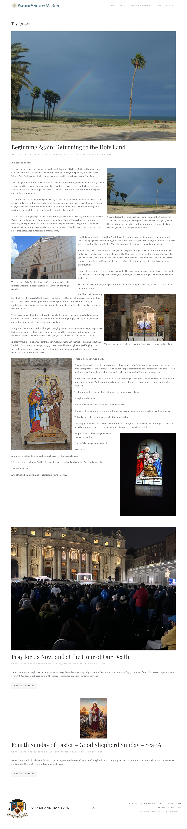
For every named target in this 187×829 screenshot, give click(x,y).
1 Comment (96, 752)
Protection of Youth (170, 807)
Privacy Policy (152, 803)
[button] (93, 808)
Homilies (84, 752)
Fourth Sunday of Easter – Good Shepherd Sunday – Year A (86, 744)
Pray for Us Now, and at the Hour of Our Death (70, 656)
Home (113, 5)
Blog (159, 5)
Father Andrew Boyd (50, 807)
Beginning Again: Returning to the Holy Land (68, 147)
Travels (91, 154)
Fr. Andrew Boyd (33, 154)
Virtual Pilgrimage (142, 5)
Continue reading (24, 686)
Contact (171, 5)
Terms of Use (174, 803)
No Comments (104, 154)
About (123, 5)
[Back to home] (37, 5)
